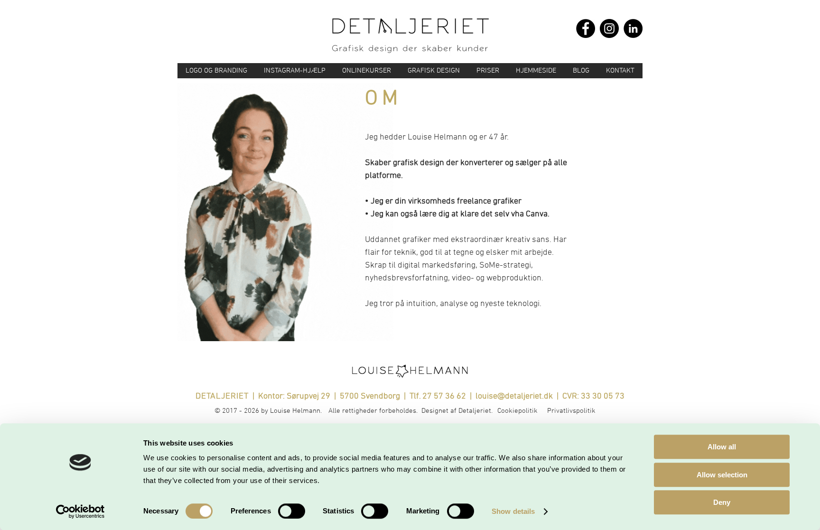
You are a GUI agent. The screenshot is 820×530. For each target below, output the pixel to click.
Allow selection (722, 475)
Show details (513, 511)
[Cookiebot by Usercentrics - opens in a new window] (80, 511)
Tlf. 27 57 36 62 (439, 396)
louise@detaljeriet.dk (514, 396)
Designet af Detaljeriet (456, 411)
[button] (366, 70)
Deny (721, 502)
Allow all (722, 447)
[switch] (291, 511)
